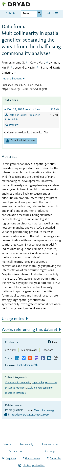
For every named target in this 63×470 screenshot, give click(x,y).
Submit (10, 13)
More (51, 13)
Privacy (7, 444)
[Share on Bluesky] (24, 358)
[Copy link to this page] (56, 358)
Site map (49, 451)
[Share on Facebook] (43, 358)
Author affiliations (12, 78)
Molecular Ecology (44, 410)
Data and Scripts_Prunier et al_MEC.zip (22, 117)
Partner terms (17, 451)
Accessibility (26, 444)
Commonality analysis (17, 382)
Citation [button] (10, 342)
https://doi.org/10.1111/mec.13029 (28, 415)
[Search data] (39, 13)
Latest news (33, 458)
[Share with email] (49, 358)
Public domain (25, 365)
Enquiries (11, 458)
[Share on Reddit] (30, 358)
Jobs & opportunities (33, 465)
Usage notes (13, 319)
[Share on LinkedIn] (17, 358)
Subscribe (55, 458)
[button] (31, 109)
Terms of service (51, 444)
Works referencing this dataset (29, 330)
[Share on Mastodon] (36, 358)
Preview (13, 124)
